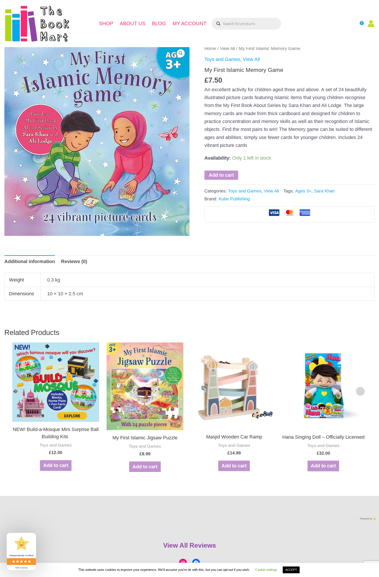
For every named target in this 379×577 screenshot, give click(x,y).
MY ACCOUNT (189, 23)
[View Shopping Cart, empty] (358, 23)
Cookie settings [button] (266, 570)
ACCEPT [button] (291, 570)
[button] (181, 53)
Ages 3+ (303, 191)
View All (227, 48)
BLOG (159, 23)
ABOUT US (132, 23)
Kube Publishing (234, 198)
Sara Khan (324, 191)
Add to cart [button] (55, 465)
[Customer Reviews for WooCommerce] (374, 518)
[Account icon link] (371, 23)
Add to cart (221, 175)
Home (210, 48)
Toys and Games (222, 59)
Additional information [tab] (29, 261)
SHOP (106, 23)
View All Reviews (189, 545)
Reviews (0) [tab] (74, 261)
